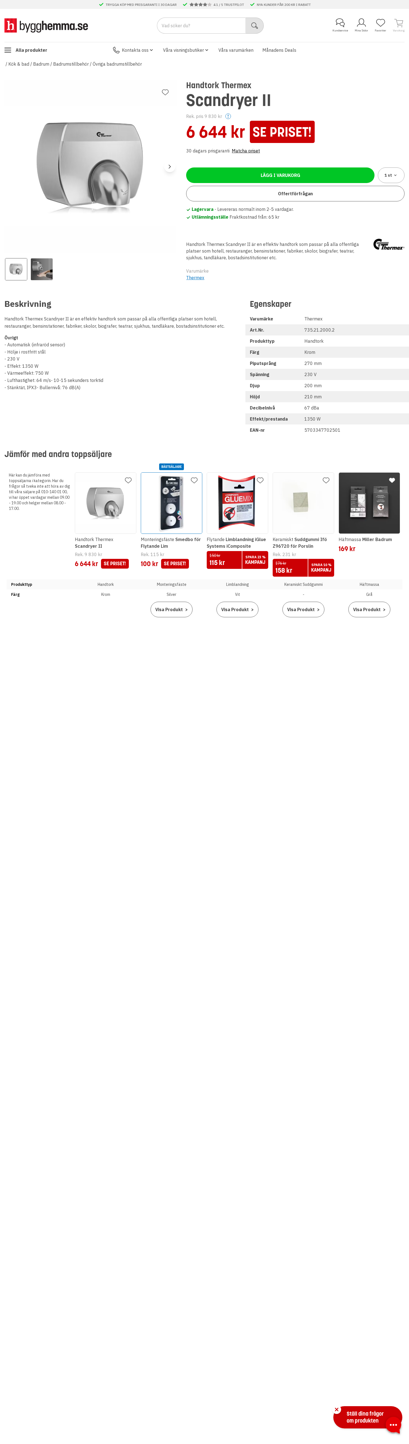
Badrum (41, 64)
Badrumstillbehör (71, 64)
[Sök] (255, 26)
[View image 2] (42, 269)
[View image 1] (16, 269)
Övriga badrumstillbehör (117, 64)
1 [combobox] (388, 175)
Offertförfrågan (295, 193)
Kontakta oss (135, 50)
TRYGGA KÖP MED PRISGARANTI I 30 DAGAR (141, 4)
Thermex (195, 277)
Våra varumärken (235, 50)
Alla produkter (31, 50)
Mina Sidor (361, 30)
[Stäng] (336, 1409)
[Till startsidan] (46, 25)
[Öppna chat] (393, 1426)
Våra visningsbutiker (183, 50)
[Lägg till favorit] (165, 92)
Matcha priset (246, 151)
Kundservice (340, 30)
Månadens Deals (279, 50)
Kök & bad (18, 64)
